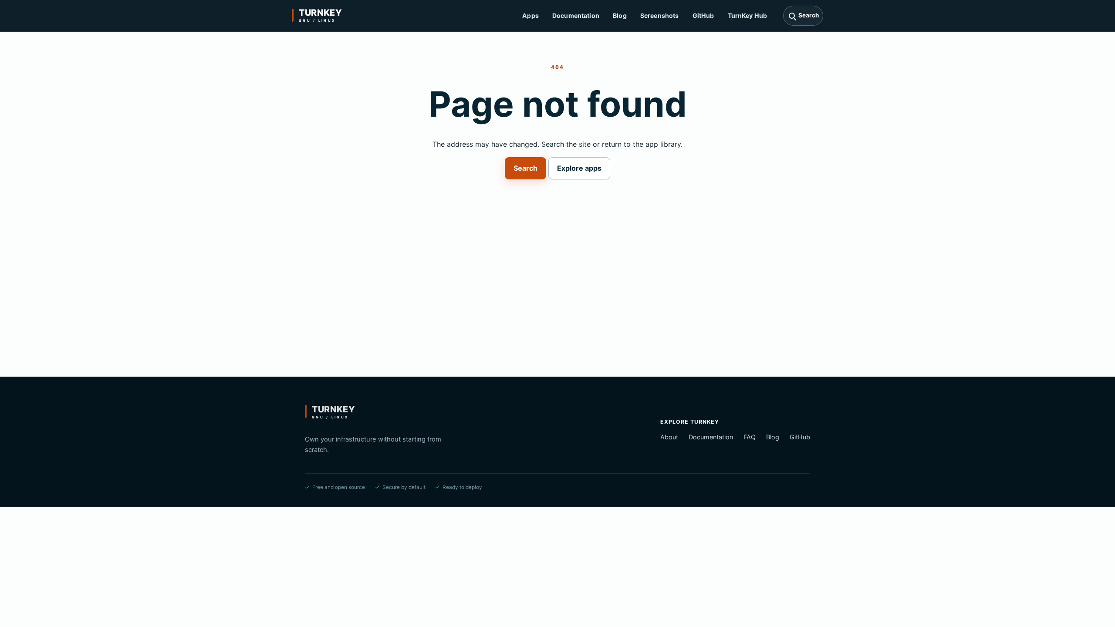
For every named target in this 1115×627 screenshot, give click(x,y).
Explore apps (579, 168)
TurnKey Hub (747, 15)
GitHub (703, 15)
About (669, 437)
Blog (620, 15)
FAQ (749, 437)
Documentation (575, 15)
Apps (530, 15)
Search (525, 168)
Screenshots (659, 15)
